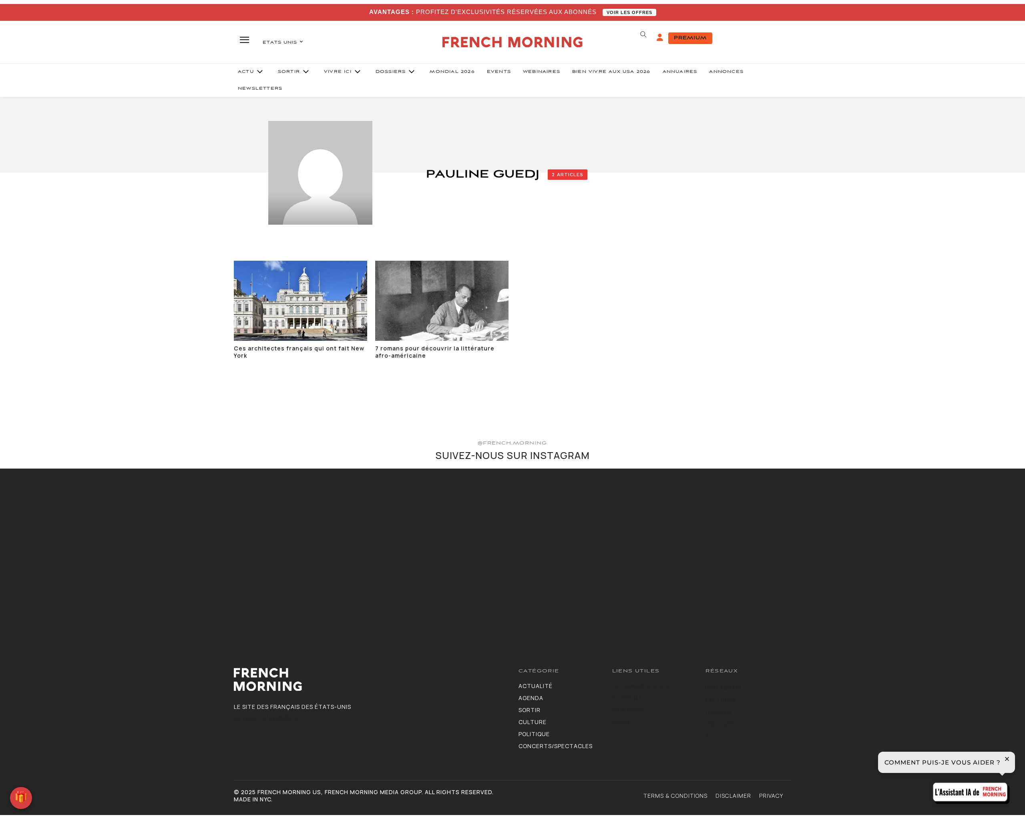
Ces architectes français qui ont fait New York (299, 351)
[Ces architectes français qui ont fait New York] (300, 301)
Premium (690, 38)
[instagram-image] (84, 553)
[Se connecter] (660, 37)
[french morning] (513, 42)
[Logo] (370, 679)
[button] (643, 34)
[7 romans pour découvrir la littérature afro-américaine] (441, 301)
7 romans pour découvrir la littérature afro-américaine (434, 351)
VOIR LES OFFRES (629, 12)
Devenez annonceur (267, 718)
